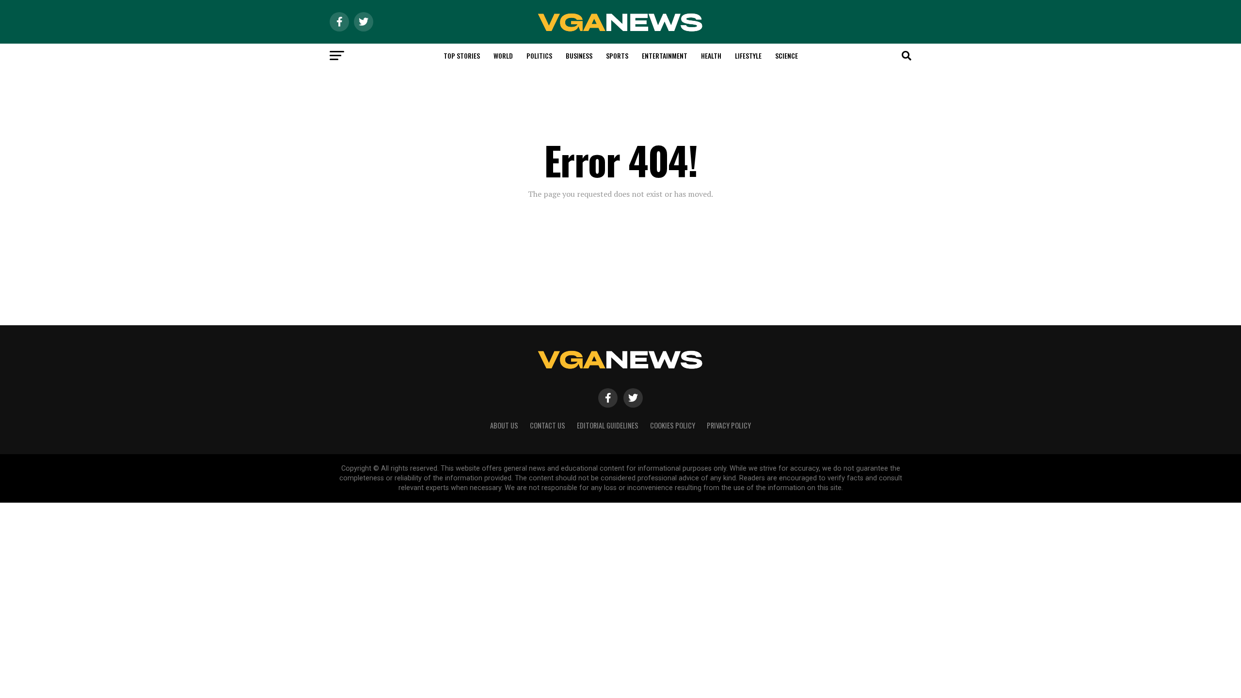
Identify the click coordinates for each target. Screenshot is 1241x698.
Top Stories (462, 55)
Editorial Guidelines (607, 425)
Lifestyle (748, 55)
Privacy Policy (729, 425)
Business (579, 55)
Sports (617, 55)
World (503, 55)
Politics (539, 55)
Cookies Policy (672, 425)
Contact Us (547, 425)
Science (786, 55)
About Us (504, 425)
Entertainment (664, 55)
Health (711, 55)
